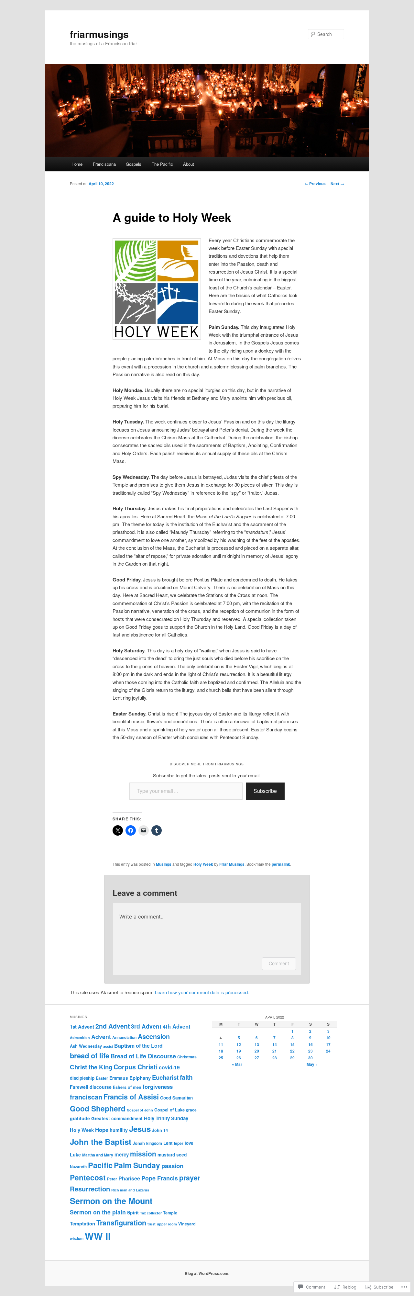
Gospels (133, 164)
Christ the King (91, 1067)
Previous (315, 183)
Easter (102, 1078)
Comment (279, 963)
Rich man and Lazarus (130, 1190)
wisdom (76, 1238)
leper (178, 1143)
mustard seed (172, 1155)
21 (274, 1051)
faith (186, 1077)
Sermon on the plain (98, 1212)
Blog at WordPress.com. (207, 1273)
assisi (108, 1046)
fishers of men (127, 1087)
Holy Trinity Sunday (166, 1118)
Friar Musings (232, 864)
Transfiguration (121, 1223)
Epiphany (140, 1077)
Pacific (100, 1165)
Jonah (139, 1143)
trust (151, 1224)
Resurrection (90, 1188)
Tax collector (151, 1213)
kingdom (154, 1143)
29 (292, 1058)
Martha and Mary (97, 1155)
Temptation (82, 1223)
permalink (281, 864)
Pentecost (88, 1177)
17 (328, 1044)
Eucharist (165, 1077)
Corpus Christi (136, 1066)
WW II (98, 1236)
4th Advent (177, 1026)
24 (328, 1051)
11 (221, 1044)
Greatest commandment (117, 1118)
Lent (168, 1143)
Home (76, 164)
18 (221, 1051)
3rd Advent (146, 1026)
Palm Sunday (137, 1165)
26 (238, 1058)
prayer (189, 1178)
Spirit (133, 1212)
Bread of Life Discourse (143, 1056)
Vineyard (187, 1224)
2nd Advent (112, 1026)
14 (274, 1044)
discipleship (82, 1078)
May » (312, 1064)
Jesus (140, 1128)
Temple (170, 1213)
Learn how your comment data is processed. (202, 992)
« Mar (237, 1064)
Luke (75, 1154)
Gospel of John (140, 1110)
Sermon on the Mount (111, 1201)
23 (310, 1051)
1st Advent (82, 1026)
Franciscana (104, 164)
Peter (112, 1179)
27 (257, 1058)
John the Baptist (100, 1141)
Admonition (80, 1037)
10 (328, 1038)
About (188, 164)
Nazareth (78, 1166)
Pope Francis (159, 1178)
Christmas (187, 1057)
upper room (167, 1224)
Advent (101, 1036)
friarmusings (99, 34)
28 (274, 1058)
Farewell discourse (91, 1087)
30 (310, 1058)
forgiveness (158, 1086)
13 (257, 1044)
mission (143, 1153)
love (189, 1143)
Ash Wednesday (86, 1046)
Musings (163, 864)
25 (221, 1058)
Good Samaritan (176, 1098)
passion (172, 1165)
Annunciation (124, 1037)
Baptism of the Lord (138, 1045)
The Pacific (162, 164)
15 (292, 1044)
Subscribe (265, 791)
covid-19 (169, 1067)
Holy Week (203, 864)
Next (337, 183)
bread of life (89, 1055)
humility (119, 1130)
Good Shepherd (97, 1108)
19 (238, 1051)
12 (238, 1044)
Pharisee (129, 1178)
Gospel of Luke (169, 1110)
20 (257, 1051)
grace (191, 1110)
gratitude (80, 1118)
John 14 (160, 1130)
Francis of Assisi (131, 1097)
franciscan (86, 1096)
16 (310, 1044)
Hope (101, 1129)
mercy (121, 1154)
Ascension (154, 1036)
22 (292, 1051)
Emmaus (118, 1078)
